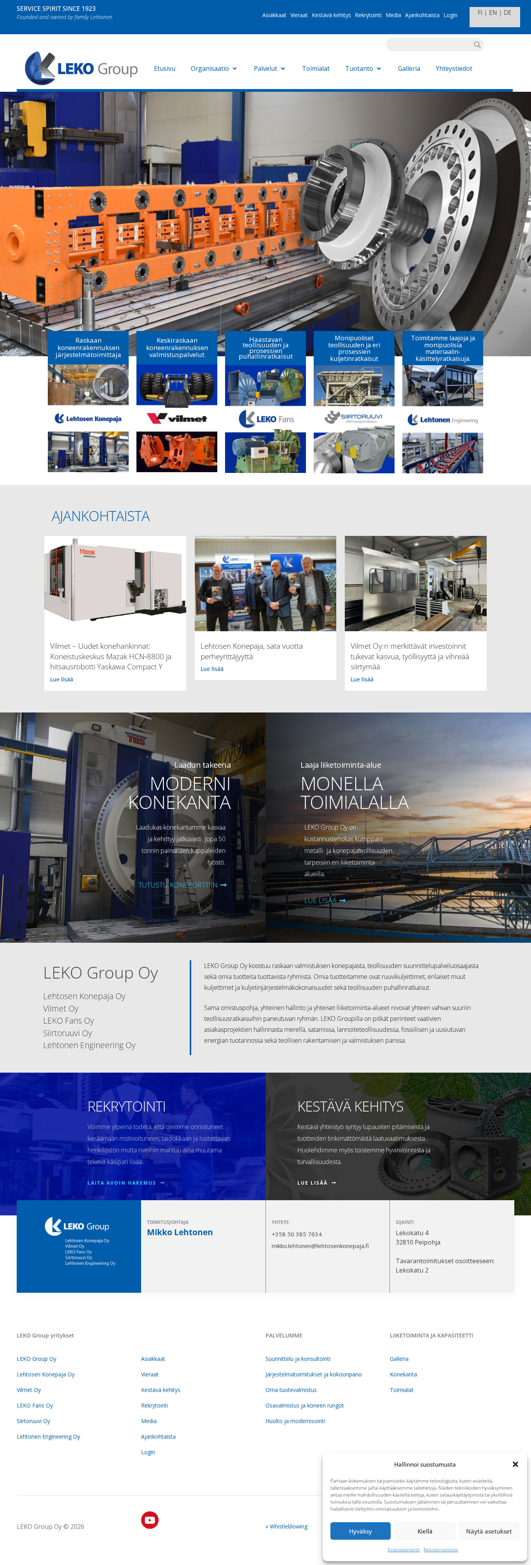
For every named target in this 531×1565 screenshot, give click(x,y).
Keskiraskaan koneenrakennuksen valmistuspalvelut (177, 347)
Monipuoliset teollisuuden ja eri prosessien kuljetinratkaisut (354, 348)
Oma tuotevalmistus (291, 1389)
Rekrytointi (368, 15)
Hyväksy (360, 1531)
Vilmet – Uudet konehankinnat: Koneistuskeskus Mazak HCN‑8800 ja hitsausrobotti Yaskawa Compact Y (110, 656)
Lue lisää (61, 679)
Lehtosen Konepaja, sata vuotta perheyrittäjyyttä (252, 651)
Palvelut (265, 68)
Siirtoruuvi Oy (33, 1421)
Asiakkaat (274, 15)
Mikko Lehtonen (180, 1232)
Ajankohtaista (422, 15)
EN (493, 12)
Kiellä (425, 1531)
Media (393, 15)
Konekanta (403, 1374)
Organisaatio (210, 68)
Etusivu (164, 68)
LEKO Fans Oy (35, 1405)
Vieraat (299, 15)
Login (451, 15)
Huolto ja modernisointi (295, 1421)
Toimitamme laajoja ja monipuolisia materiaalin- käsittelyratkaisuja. (443, 348)
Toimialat (316, 68)
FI (480, 12)
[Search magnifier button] (477, 44)
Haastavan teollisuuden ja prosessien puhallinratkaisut (266, 348)
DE (508, 12)
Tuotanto (359, 68)
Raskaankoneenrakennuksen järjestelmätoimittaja (88, 347)
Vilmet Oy (29, 1389)
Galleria (409, 68)
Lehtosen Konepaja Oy (46, 1374)
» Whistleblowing (286, 1526)
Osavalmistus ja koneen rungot (305, 1405)
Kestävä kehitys (331, 15)
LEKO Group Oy (36, 1358)
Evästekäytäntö (404, 1549)
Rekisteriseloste (441, 1549)
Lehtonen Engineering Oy (48, 1436)
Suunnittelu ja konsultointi (298, 1358)
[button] (515, 1464)
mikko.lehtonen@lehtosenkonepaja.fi (320, 1246)
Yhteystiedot (454, 68)
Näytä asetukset (489, 1531)
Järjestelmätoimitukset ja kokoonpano (314, 1374)
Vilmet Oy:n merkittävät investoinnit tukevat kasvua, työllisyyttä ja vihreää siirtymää (410, 656)
